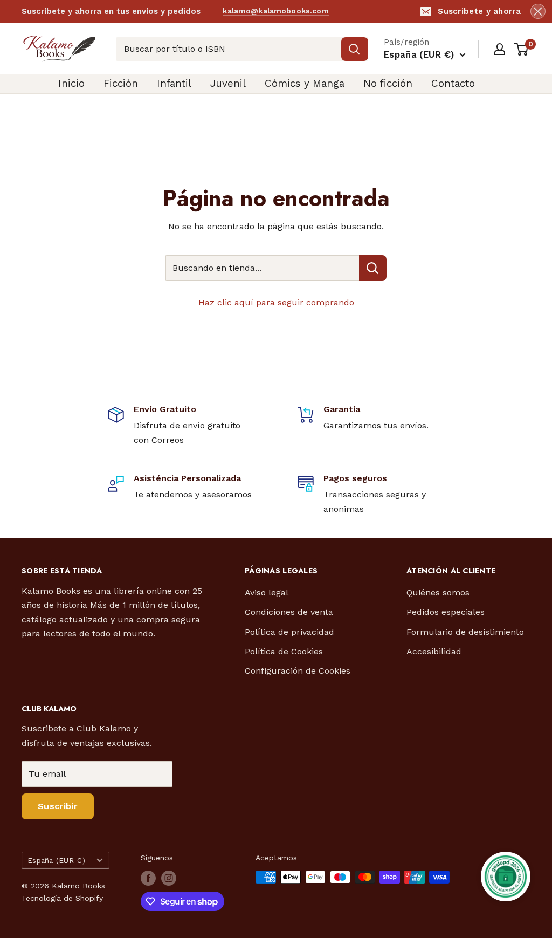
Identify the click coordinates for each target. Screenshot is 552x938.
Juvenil (228, 83)
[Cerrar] (538, 11)
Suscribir (58, 806)
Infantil (174, 83)
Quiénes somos (438, 592)
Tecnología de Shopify (62, 898)
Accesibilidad (433, 651)
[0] (521, 49)
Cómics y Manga (304, 83)
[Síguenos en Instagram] (168, 878)
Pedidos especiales (445, 612)
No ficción (387, 83)
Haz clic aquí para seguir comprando (276, 302)
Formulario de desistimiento (465, 632)
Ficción (121, 83)
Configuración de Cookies (297, 671)
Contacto (453, 83)
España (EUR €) (56, 860)
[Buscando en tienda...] (373, 268)
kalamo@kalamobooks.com (276, 11)
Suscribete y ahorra (479, 11)
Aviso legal (266, 592)
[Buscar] (354, 49)
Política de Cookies (284, 651)
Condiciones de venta (289, 612)
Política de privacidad (289, 632)
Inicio (71, 83)
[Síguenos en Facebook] (148, 878)
